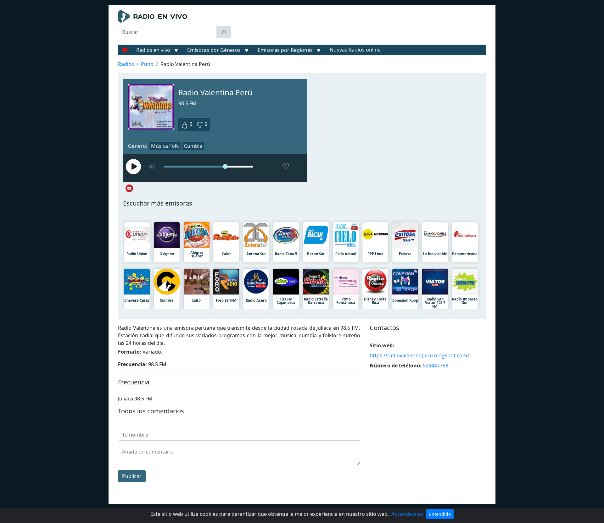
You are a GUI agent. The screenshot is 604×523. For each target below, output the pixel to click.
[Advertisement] (360, 25)
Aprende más (407, 513)
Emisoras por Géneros (214, 50)
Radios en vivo (153, 50)
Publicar (132, 476)
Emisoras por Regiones (285, 50)
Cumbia (193, 145)
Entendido (440, 514)
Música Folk (165, 145)
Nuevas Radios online (355, 49)
